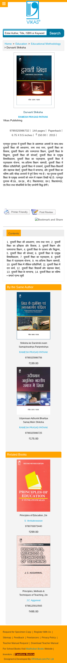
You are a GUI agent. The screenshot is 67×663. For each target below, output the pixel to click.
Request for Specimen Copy (17, 632)
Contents (13, 233)
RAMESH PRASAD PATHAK (33, 117)
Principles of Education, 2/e (33, 515)
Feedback (19, 637)
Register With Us (42, 632)
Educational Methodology (46, 43)
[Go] (55, 33)
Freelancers (33, 637)
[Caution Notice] (24, 654)
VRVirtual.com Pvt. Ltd (42, 659)
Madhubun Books (35, 648)
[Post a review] (43, 211)
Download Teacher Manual (44, 643)
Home (8, 43)
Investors (7, 654)
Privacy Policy (49, 637)
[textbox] (24, 33)
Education (21, 43)
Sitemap (7, 637)
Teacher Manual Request (15, 643)
